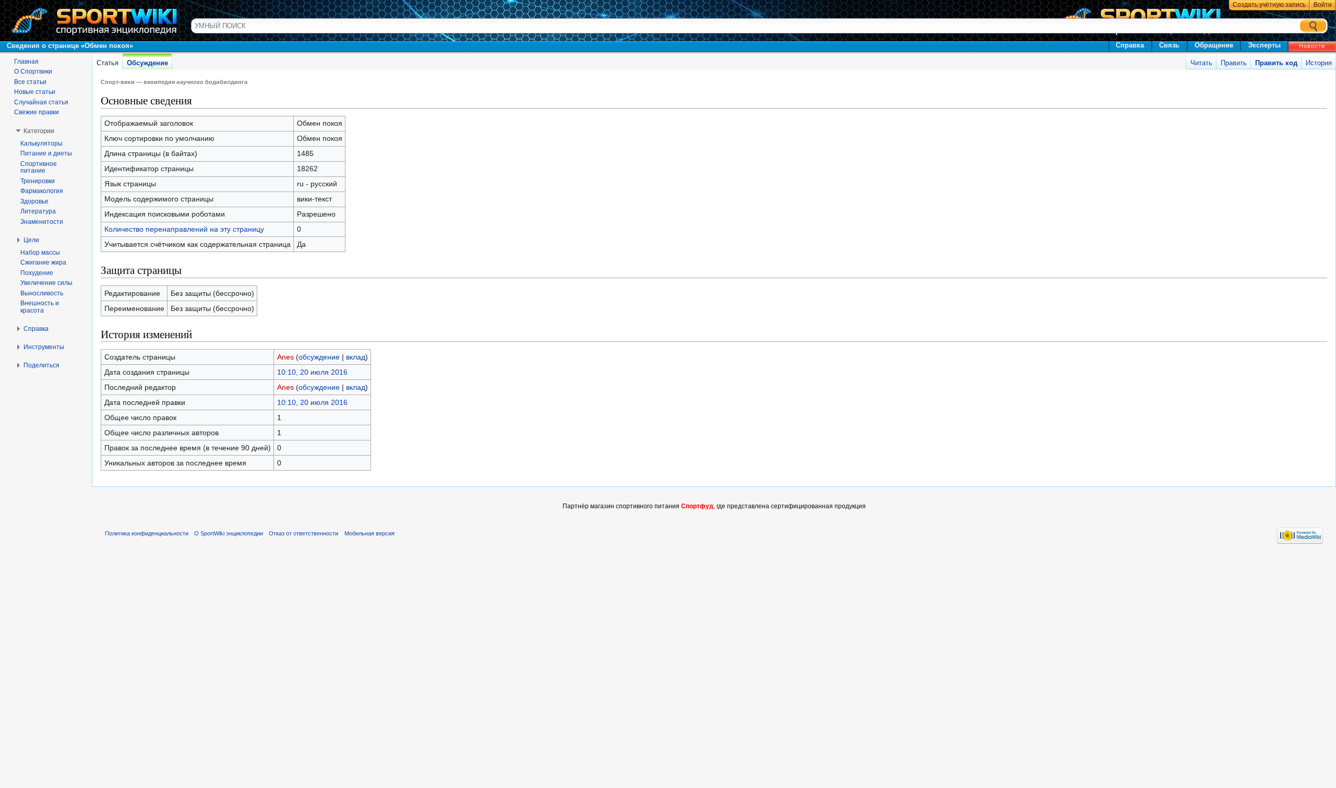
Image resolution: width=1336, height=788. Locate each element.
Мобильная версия (369, 533)
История (1319, 63)
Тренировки (37, 181)
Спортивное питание (38, 167)
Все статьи (30, 82)
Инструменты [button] (43, 347)
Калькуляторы (41, 143)
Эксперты (1264, 45)
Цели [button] (31, 240)
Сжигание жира (43, 262)
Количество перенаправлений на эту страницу (184, 229)
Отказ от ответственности (303, 533)
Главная (26, 61)
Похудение (36, 273)
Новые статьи (34, 91)
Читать (1201, 63)
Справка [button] (36, 328)
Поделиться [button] (41, 365)
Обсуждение (147, 63)
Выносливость (41, 293)
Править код (1276, 63)
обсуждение (319, 357)
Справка (1130, 45)
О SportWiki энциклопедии (228, 533)
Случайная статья (41, 102)
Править (1234, 63)
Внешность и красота (39, 307)
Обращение (1214, 45)
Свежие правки (36, 112)
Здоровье (34, 201)
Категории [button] (38, 131)
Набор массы (40, 252)
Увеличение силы (46, 282)
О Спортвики (33, 71)
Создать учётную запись (1269, 4)
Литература (38, 211)
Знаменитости (41, 221)
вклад (355, 357)
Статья (107, 63)
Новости (1312, 46)
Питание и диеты (46, 153)
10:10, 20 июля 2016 (312, 372)
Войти (1323, 4)
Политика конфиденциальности (146, 533)
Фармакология (41, 191)
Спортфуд (697, 506)
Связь (1169, 45)
